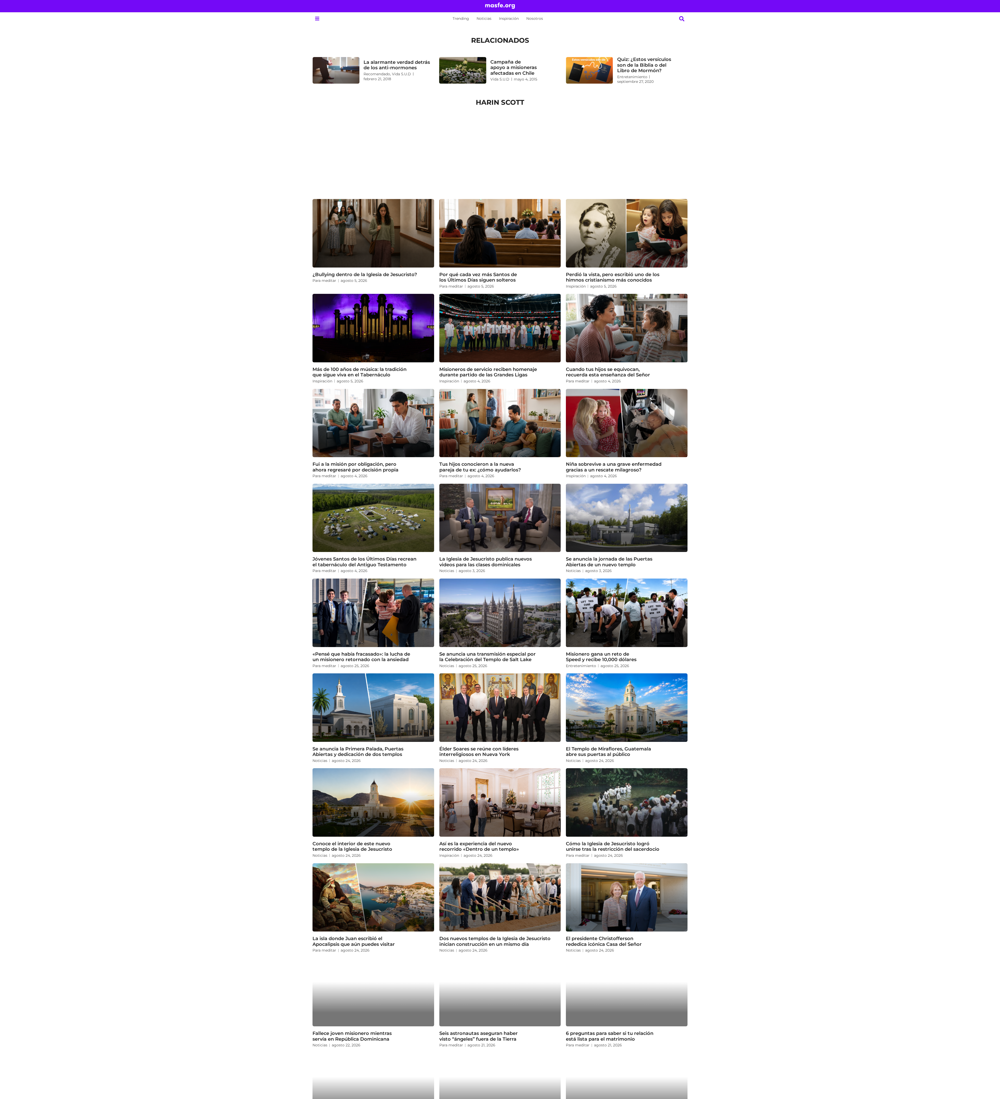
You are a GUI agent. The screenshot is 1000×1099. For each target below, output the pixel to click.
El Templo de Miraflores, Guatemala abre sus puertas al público (608, 751)
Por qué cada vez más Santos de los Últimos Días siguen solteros (478, 277)
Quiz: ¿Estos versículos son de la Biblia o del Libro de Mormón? (644, 65)
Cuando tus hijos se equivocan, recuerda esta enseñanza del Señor (608, 372)
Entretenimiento (632, 76)
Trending (461, 18)
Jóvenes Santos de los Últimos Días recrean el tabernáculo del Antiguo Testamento (364, 561)
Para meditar (324, 280)
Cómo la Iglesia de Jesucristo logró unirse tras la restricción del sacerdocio (612, 846)
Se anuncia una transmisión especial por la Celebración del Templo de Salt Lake (487, 656)
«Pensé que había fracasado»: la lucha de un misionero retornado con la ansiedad (361, 656)
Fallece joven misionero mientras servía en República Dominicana (352, 1036)
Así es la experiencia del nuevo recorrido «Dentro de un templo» (479, 846)
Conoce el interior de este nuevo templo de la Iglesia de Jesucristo (352, 846)
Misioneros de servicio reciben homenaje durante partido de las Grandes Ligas (488, 372)
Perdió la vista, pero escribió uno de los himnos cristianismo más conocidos (612, 277)
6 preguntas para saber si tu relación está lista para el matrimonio (609, 1036)
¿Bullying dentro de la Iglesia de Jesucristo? (364, 274)
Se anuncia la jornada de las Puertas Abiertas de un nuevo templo (609, 561)
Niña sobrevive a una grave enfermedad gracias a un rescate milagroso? (613, 467)
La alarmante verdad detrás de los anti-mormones (397, 65)
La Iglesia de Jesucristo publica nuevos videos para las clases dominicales (485, 561)
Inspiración (509, 18)
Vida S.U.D (401, 74)
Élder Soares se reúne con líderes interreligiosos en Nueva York (478, 751)
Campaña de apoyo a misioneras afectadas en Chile (513, 67)
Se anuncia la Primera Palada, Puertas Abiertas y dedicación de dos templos (357, 751)
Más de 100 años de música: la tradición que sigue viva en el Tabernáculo (359, 372)
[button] (317, 18)
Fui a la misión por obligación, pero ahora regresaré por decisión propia (355, 467)
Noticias (484, 18)
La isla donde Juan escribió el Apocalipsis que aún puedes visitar (353, 941)
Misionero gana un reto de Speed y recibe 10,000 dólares (601, 656)
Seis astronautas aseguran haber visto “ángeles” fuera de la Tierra (478, 1036)
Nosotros (534, 18)
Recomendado (377, 74)
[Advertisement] (500, 154)
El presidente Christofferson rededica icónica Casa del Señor (604, 941)
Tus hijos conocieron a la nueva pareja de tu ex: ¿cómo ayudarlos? (480, 467)
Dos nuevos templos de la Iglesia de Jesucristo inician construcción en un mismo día (495, 941)
